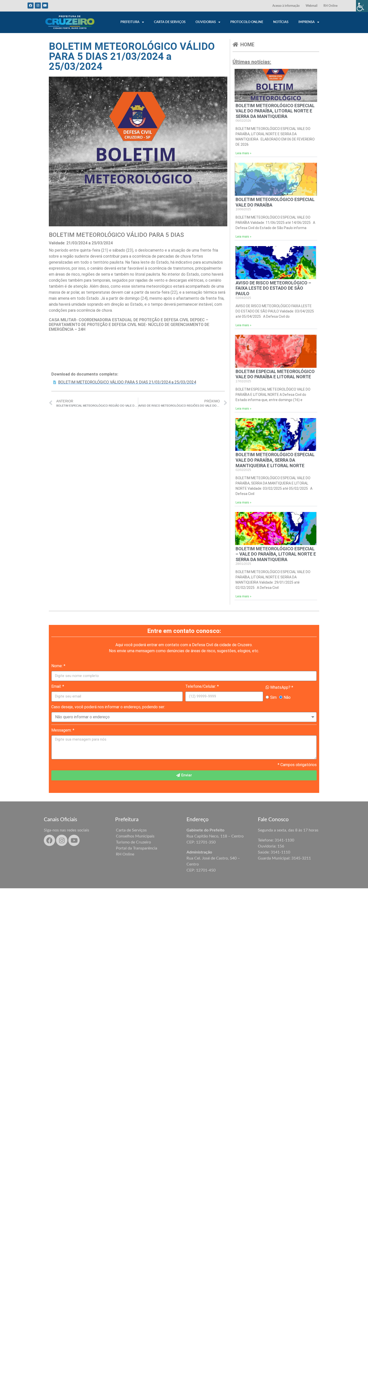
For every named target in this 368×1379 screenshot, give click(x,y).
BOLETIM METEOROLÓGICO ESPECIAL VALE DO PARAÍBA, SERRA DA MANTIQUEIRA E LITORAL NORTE (275, 460)
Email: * (57, 686)
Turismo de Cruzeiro (133, 842)
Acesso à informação (286, 5)
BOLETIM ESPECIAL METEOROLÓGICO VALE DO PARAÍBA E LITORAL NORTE (275, 374)
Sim (273, 697)
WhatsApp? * (281, 687)
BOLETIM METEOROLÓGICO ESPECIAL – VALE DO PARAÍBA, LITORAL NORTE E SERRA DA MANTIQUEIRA (276, 554)
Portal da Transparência (136, 848)
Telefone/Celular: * (202, 686)
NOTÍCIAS (280, 22)
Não (287, 697)
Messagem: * (62, 730)
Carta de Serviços (131, 830)
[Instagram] (38, 6)
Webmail (311, 5)
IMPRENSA (306, 22)
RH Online (330, 5)
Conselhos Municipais (135, 836)
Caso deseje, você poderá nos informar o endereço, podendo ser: (108, 707)
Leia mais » (243, 153)
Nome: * (58, 665)
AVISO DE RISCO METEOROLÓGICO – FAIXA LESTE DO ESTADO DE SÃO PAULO (273, 288)
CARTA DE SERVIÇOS (170, 22)
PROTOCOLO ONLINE (246, 22)
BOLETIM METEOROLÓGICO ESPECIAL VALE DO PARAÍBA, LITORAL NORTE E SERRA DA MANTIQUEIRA (275, 111)
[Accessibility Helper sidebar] (362, 6)
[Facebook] (31, 6)
